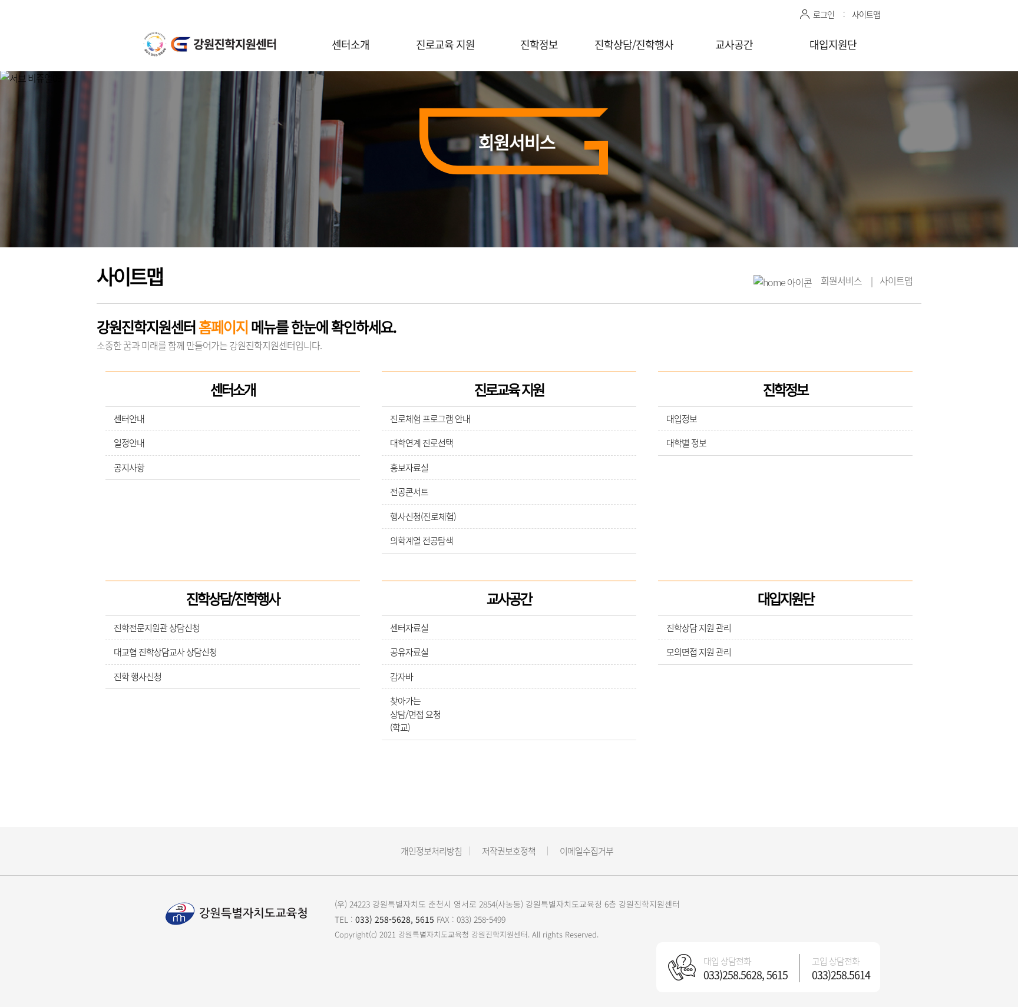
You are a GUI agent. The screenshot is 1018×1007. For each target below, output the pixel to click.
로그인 (823, 14)
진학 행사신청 (137, 676)
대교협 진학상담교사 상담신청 (165, 651)
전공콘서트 (409, 491)
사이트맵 (866, 14)
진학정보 (539, 44)
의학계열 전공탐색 (421, 540)
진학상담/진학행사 (633, 44)
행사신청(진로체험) (423, 516)
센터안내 (129, 418)
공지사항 (129, 467)
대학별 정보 (686, 442)
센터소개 (350, 44)
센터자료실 (409, 627)
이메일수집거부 (586, 850)
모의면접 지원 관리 (698, 651)
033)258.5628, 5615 (745, 975)
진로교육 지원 (445, 44)
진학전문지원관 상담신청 (157, 627)
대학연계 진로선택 (421, 442)
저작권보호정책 (509, 850)
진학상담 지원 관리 (698, 627)
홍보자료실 (409, 467)
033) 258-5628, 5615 (394, 919)
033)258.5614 (841, 975)
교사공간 (734, 44)
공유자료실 (409, 651)
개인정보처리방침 (431, 850)
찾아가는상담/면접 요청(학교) (415, 714)
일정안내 (129, 442)
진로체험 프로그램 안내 (430, 418)
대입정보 (681, 418)
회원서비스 (841, 280)
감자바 (401, 676)
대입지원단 (833, 44)
